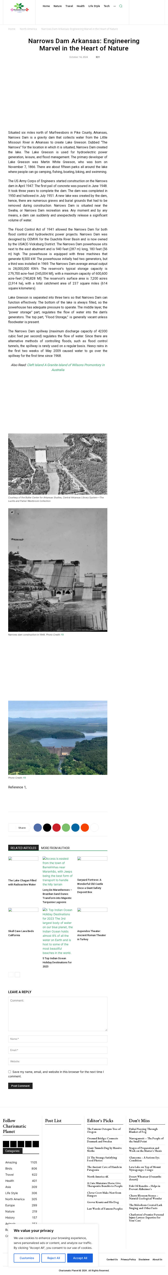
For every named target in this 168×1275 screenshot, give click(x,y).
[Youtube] (153, 10)
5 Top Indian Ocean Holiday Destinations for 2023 (57, 962)
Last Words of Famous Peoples (105, 1208)
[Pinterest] (159, 3)
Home (11, 29)
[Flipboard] (132, 3)
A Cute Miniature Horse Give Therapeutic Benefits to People (105, 1184)
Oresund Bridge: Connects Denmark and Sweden (102, 1140)
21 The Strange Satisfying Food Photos (102, 1159)
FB (62, 634)
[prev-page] (10, 974)
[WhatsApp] (66, 827)
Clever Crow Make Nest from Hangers (104, 1194)
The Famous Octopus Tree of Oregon (104, 1130)
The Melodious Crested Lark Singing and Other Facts (145, 1206)
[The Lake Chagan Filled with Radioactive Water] (23, 866)
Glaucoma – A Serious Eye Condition (144, 1159)
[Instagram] (139, 3)
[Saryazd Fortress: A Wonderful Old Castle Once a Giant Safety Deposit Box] (92, 866)
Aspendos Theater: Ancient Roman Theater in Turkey (91, 935)
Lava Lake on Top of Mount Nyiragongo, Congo (145, 1168)
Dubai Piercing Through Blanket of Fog (143, 1130)
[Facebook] (126, 3)
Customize (27, 1258)
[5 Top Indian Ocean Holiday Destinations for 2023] (58, 931)
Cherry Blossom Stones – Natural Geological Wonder (145, 1197)
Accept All (80, 1258)
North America (28, 29)
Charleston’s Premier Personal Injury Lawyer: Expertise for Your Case (146, 1217)
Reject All (53, 1258)
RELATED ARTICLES (23, 848)
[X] (140, 10)
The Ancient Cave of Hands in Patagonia (104, 1168)
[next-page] (17, 974)
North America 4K (97, 1176)
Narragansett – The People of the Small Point (146, 1140)
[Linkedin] (146, 3)
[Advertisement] (57, 97)
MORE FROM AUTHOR (55, 848)
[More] (94, 827)
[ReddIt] (85, 827)
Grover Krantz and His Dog (103, 1202)
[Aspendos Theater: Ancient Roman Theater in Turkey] (92, 918)
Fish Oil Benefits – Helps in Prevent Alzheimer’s (144, 1187)
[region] (53, 1245)
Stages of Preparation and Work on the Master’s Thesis (145, 1149)
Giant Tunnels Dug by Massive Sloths (104, 1149)
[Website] (147, 10)
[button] (120, 6)
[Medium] (152, 3)
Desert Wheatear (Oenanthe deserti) (145, 1178)
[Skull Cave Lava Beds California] (23, 918)
